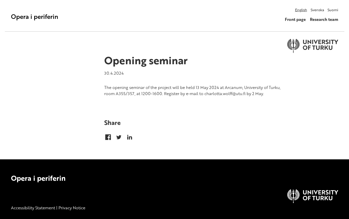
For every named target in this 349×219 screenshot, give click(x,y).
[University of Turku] (312, 202)
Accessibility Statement (33, 208)
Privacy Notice (72, 208)
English (301, 9)
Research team (324, 19)
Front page (295, 19)
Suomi (333, 9)
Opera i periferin (34, 16)
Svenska (317, 9)
